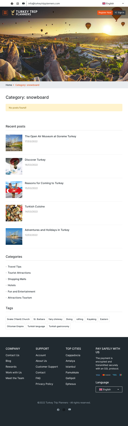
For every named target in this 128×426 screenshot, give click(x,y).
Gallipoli (70, 378)
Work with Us (14, 372)
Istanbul (71, 366)
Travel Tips (14, 266)
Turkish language (36, 326)
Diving (69, 319)
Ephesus (71, 384)
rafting (79, 319)
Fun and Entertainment (21, 291)
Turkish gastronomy (59, 326)
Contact (41, 372)
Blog (8, 360)
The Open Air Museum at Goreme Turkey (50, 136)
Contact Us (12, 355)
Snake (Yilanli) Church (18, 319)
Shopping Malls (17, 279)
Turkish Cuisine (35, 206)
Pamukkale (72, 372)
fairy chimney (55, 319)
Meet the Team (15, 378)
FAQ (38, 378)
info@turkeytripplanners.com (44, 3)
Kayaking (91, 319)
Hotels (12, 285)
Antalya (70, 360)
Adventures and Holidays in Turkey (47, 230)
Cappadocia (73, 355)
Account (41, 355)
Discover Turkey (35, 159)
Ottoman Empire (15, 326)
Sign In (121, 12)
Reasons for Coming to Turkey (44, 183)
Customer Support (47, 366)
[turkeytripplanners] (12, 3)
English (110, 3)
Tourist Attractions (19, 272)
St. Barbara (39, 319)
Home (9, 84)
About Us (41, 360)
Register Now (105, 12)
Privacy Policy (44, 384)
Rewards (11, 366)
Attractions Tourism (20, 297)
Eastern (104, 319)
